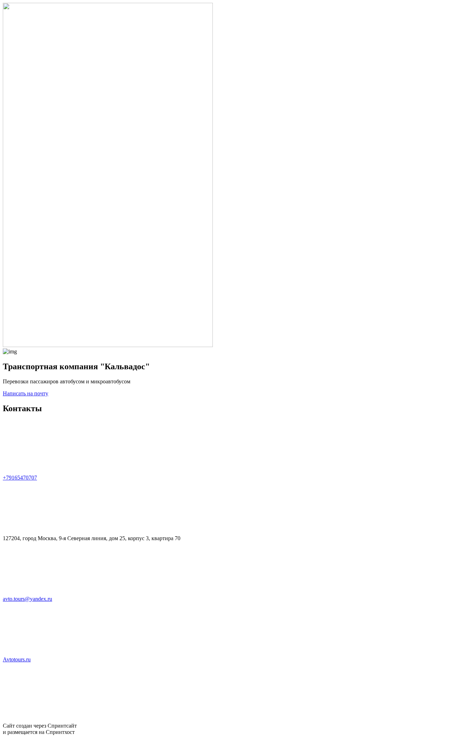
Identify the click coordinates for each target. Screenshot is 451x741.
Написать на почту (25, 393)
